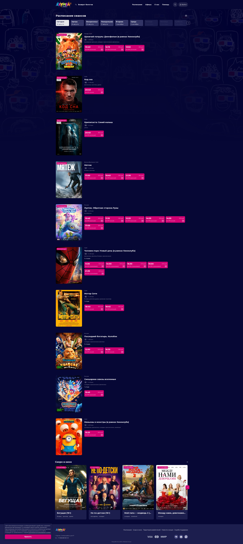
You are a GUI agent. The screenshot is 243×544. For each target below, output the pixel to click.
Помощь (165, 5)
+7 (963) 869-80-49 (63, 538)
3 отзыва (87, 344)
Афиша (148, 5)
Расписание (137, 5)
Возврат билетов (85, 5)
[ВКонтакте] (176, 537)
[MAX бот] (186, 537)
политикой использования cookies (39, 532)
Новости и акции (167, 530)
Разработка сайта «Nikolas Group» (121, 541)
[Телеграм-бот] (181, 537)
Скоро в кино (137, 530)
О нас (156, 5)
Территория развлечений (152, 530)
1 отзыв (86, 301)
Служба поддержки (181, 530)
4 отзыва (87, 258)
